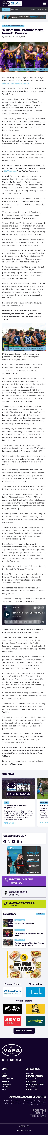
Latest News (20, 920)
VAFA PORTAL (31, 1087)
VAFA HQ (5, 1081)
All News (40, 914)
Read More (9, 823)
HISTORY (5, 1087)
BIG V (4, 1090)
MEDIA (4, 1076)
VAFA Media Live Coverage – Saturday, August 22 (29, 934)
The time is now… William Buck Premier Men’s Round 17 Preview (29, 944)
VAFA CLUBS (31, 1079)
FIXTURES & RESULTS (34, 1076)
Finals (6, 802)
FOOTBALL (30, 1073)
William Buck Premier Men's (13, 26)
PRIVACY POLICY (24, 1131)
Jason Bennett (9, 37)
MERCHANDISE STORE (35, 1084)
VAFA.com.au (10, 171)
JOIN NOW (13, 906)
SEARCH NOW (16, 883)
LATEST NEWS (7, 1079)
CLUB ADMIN (31, 1081)
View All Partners (24, 1031)
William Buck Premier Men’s (15, 83)
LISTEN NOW (14, 895)
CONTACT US (31, 1090)
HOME (4, 1073)
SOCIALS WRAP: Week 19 (24, 923)
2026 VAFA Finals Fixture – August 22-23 (15, 806)
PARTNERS (6, 1084)
